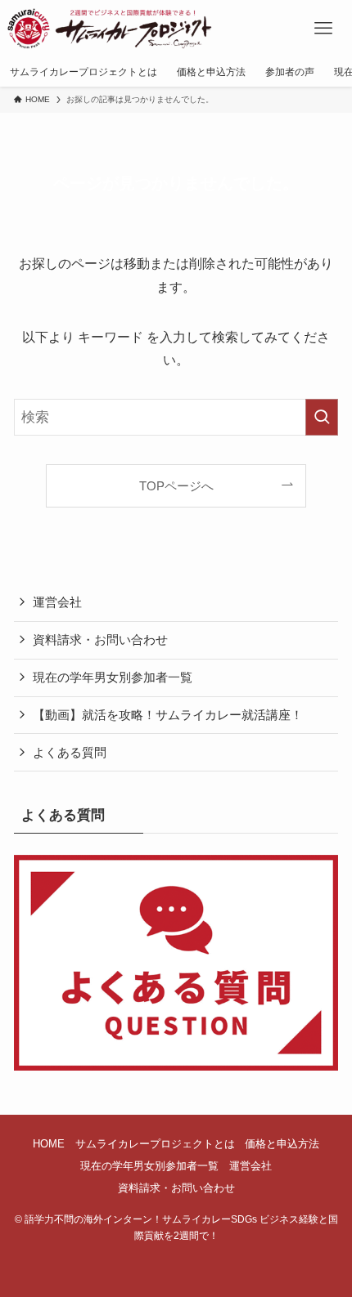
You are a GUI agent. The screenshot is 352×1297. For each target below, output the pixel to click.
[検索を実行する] (321, 417)
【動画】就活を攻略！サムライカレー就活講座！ (168, 715)
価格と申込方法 (282, 1144)
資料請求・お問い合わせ (100, 639)
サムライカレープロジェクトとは (155, 1144)
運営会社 (57, 602)
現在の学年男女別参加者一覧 (112, 677)
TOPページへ (176, 486)
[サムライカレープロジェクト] (117, 28)
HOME (49, 1144)
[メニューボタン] (323, 28)
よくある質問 (69, 752)
